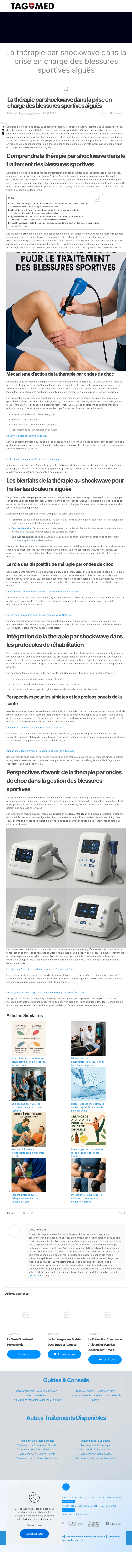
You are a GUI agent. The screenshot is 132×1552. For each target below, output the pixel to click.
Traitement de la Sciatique (95, 1440)
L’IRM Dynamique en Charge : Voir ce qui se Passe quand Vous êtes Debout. (47, 992)
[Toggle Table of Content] (95, 199)
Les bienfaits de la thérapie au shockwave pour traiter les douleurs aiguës (43, 210)
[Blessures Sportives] (32, 6)
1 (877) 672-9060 (107, 1505)
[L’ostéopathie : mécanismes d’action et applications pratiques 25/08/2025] (129, 1538)
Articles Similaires (19, 226)
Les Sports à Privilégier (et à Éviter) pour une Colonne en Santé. (40, 969)
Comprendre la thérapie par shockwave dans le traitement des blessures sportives (48, 203)
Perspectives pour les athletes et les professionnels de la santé (39, 220)
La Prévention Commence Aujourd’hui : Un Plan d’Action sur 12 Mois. (43, 591)
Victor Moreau (29, 113)
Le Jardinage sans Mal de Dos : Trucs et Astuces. (32, 459)
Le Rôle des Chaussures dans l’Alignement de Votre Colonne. (39, 615)
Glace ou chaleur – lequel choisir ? (95, 1390)
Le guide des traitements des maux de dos (37, 1399)
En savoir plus (34, 1525)
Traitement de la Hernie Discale (36, 1440)
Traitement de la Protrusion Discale (36, 1449)
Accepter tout (34, 1533)
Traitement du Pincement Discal (95, 1449)
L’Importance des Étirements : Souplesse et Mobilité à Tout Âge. (40, 750)
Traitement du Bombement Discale (36, 1445)
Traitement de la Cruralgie (95, 1445)
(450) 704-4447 (114, 1497)
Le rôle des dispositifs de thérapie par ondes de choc (35, 213)
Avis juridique (36, 1275)
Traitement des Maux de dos (95, 1453)
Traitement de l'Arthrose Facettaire (95, 1458)
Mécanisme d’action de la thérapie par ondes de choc (35, 207)
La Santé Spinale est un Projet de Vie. (26, 435)
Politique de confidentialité (72, 1514)
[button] (3, 131)
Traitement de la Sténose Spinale (36, 1453)
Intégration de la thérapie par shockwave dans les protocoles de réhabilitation (45, 216)
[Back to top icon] (66, 1487)
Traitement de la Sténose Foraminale (36, 1458)
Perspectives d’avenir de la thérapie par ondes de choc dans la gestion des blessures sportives (53, 223)
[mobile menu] (119, 6)
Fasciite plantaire (21, 528)
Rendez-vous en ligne (66, 1501)
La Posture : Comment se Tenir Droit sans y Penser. (34, 727)
